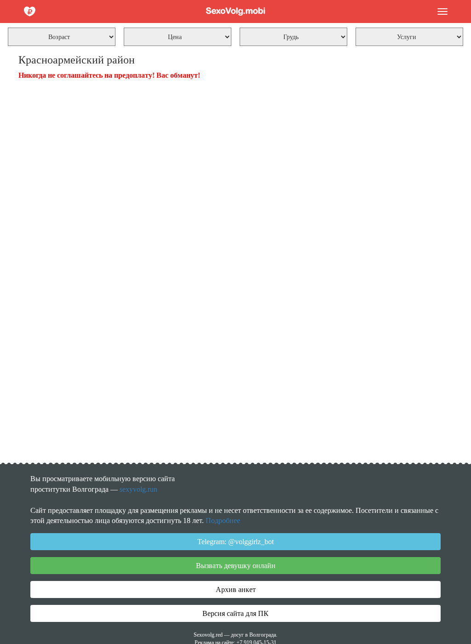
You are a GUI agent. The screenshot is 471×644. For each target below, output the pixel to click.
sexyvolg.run (138, 489)
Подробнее (223, 520)
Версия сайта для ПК (235, 613)
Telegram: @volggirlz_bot (235, 542)
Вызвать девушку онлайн (236, 565)
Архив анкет (236, 589)
